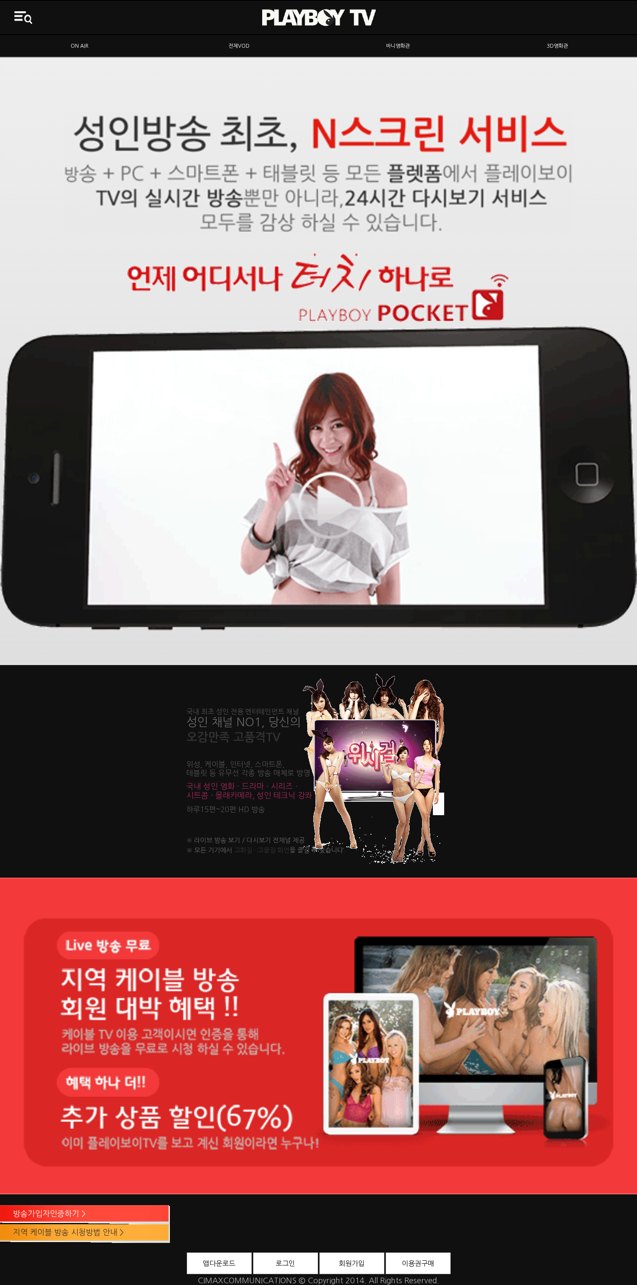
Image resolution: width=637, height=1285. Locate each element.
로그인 (285, 1263)
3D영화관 (557, 46)
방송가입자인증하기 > (49, 1214)
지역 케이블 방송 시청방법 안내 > (68, 1232)
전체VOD (239, 46)
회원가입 (352, 1263)
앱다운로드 (219, 1263)
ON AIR (79, 46)
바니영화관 (398, 46)
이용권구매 (418, 1263)
